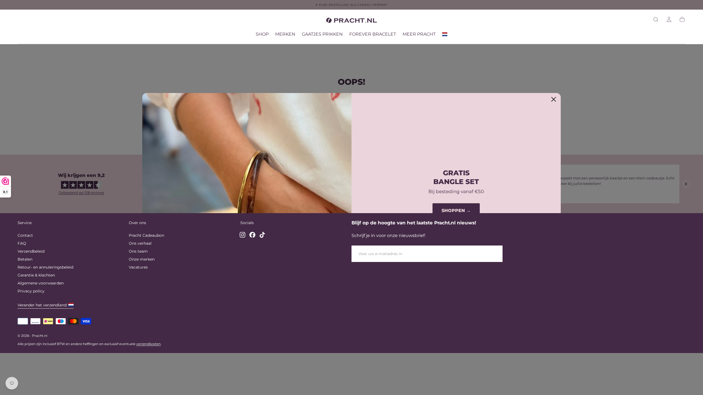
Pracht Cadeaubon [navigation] (146, 235)
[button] (655, 19)
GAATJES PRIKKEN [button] (322, 34)
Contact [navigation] (25, 235)
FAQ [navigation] (22, 243)
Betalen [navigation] (25, 259)
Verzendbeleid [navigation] (31, 251)
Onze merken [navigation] (142, 259)
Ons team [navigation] (138, 251)
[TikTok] (262, 235)
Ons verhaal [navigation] (140, 243)
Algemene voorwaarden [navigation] (41, 283)
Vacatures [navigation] (138, 267)
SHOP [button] (262, 34)
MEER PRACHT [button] (419, 34)
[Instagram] (242, 235)
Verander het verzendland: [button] (42, 305)
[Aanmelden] (669, 19)
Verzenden (482, 254)
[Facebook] (252, 235)
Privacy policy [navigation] (31, 291)
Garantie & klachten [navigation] (36, 275)
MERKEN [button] (285, 34)
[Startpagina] (351, 21)
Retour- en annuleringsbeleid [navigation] (45, 267)
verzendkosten (148, 344)
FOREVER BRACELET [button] (372, 34)
